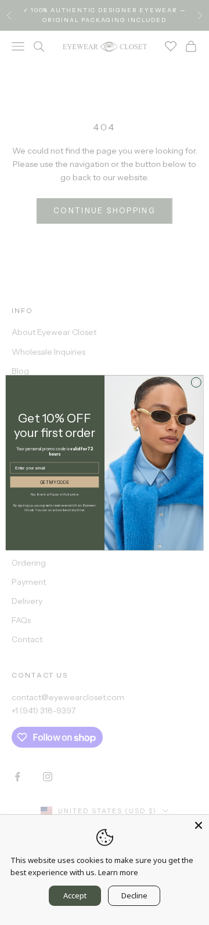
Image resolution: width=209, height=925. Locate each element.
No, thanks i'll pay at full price (55, 493)
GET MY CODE (54, 482)
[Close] (198, 825)
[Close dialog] (196, 382)
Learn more (118, 872)
